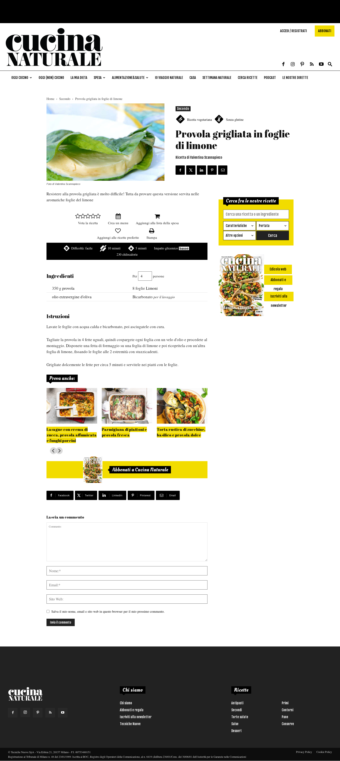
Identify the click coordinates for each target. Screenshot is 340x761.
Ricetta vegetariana (199, 119)
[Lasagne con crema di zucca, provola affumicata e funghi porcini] (71, 405)
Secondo (64, 98)
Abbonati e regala (131, 710)
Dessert (236, 731)
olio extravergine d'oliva (72, 296)
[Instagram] (292, 64)
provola (68, 288)
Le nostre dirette (295, 77)
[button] (330, 64)
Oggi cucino (19, 77)
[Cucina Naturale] (54, 68)
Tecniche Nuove (130, 724)
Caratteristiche (236, 226)
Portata (264, 226)
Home (50, 98)
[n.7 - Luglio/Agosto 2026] (92, 470)
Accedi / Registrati (293, 31)
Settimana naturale (216, 77)
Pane (285, 717)
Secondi (236, 710)
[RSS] (311, 64)
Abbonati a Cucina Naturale (140, 469)
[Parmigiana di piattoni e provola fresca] (127, 405)
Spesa (98, 77)
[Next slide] (59, 450)
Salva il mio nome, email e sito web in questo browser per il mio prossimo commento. (108, 611)
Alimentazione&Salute (128, 77)
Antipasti (237, 703)
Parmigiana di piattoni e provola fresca (124, 432)
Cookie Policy (324, 752)
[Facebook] (283, 64)
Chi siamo (126, 703)
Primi (285, 703)
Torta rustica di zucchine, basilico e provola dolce (181, 432)
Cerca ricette (247, 77)
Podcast (270, 77)
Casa (192, 77)
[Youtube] (321, 64)
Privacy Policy (304, 752)
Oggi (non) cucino (51, 77)
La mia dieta (79, 77)
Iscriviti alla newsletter (135, 717)
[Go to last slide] (53, 450)
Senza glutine (235, 119)
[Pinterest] (302, 64)
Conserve (288, 724)
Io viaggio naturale (169, 77)
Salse (234, 724)
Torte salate (239, 717)
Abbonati (324, 31)
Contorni (287, 710)
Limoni (152, 288)
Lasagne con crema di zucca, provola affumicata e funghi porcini (71, 435)
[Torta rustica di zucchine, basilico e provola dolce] (182, 405)
